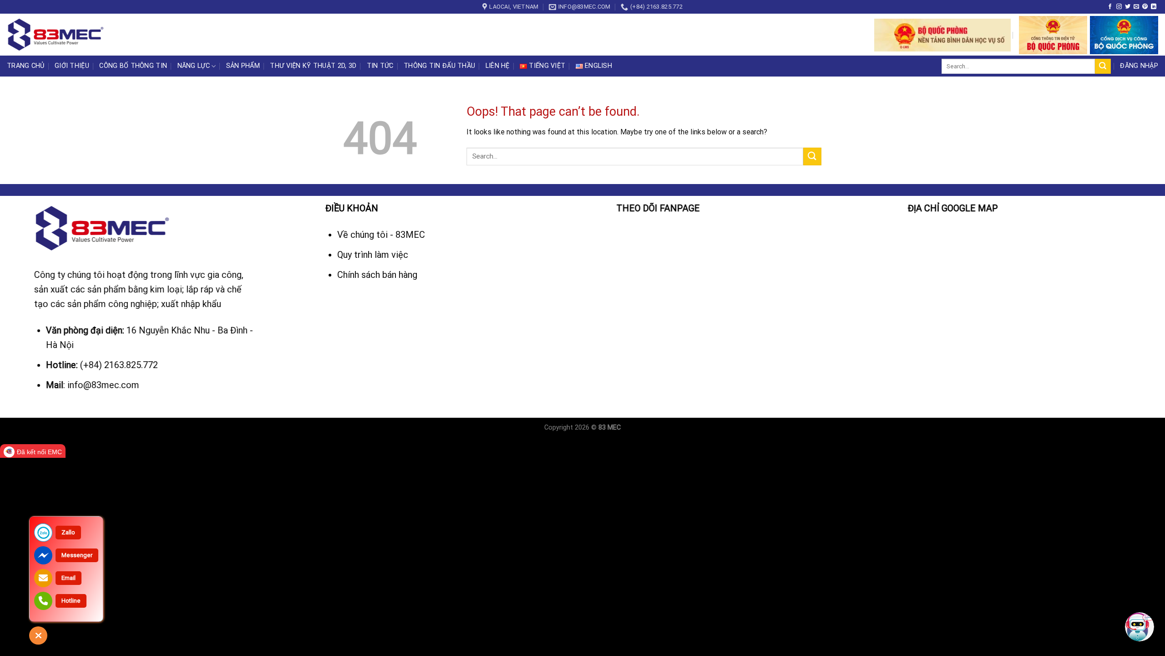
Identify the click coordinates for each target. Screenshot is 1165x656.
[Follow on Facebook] (1110, 7)
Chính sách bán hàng (377, 274)
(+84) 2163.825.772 (119, 364)
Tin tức (380, 66)
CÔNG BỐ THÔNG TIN (133, 66)
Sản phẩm (243, 66)
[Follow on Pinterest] (1145, 7)
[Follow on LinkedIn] (1153, 7)
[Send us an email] (1136, 7)
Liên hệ (498, 66)
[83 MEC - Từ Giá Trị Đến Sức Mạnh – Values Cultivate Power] (57, 35)
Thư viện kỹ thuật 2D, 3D (313, 66)
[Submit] (1102, 66)
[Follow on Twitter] (1127, 7)
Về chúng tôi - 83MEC (382, 234)
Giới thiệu (72, 66)
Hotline (71, 600)
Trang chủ (26, 66)
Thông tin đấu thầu (439, 66)
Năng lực (193, 66)
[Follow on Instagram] (1119, 7)
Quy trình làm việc (373, 254)
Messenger (76, 555)
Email (68, 577)
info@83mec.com (103, 384)
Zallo (68, 532)
